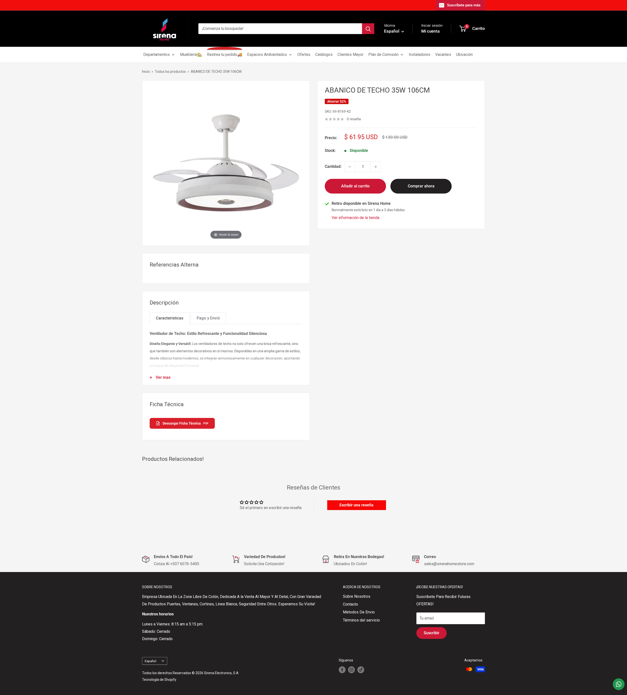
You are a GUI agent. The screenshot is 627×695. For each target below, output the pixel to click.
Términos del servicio (361, 620)
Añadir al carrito (355, 186)
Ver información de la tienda (355, 218)
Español (150, 661)
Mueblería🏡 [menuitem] (191, 54)
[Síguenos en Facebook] (342, 669)
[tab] (170, 318)
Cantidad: (333, 166)
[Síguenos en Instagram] (351, 669)
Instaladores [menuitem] (419, 54)
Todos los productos (170, 71)
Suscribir (431, 633)
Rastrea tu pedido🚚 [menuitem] (224, 54)
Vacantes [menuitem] (443, 54)
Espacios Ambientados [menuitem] (267, 54)
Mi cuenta (430, 31)
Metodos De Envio (359, 612)
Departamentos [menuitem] (156, 54)
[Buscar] (368, 28)
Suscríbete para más (464, 5)
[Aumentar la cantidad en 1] (376, 167)
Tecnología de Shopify (159, 680)
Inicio (146, 71)
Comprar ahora (421, 186)
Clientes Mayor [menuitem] (350, 54)
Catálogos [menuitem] (324, 54)
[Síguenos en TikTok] (360, 669)
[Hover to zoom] (225, 162)
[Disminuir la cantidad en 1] (350, 167)
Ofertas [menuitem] (303, 54)
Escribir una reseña (356, 505)
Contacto (350, 604)
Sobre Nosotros (356, 596)
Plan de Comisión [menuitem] (383, 54)
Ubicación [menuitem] (464, 54)
